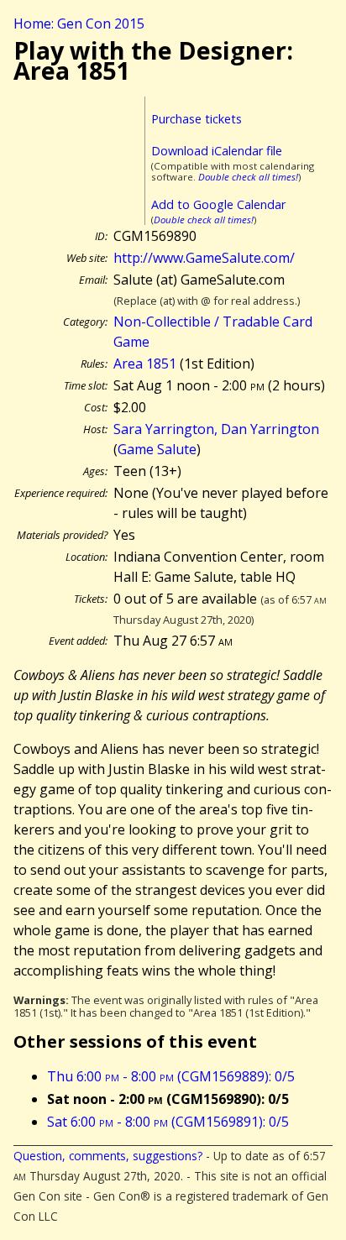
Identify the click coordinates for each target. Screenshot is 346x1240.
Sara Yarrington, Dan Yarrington (216, 429)
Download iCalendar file (216, 151)
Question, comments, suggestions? (107, 1156)
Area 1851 (144, 363)
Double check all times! (248, 176)
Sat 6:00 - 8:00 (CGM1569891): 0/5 (168, 1121)
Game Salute (157, 449)
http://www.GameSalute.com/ (204, 258)
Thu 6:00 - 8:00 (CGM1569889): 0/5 (171, 1076)
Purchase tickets (196, 119)
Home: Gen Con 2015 (78, 23)
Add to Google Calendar (218, 204)
